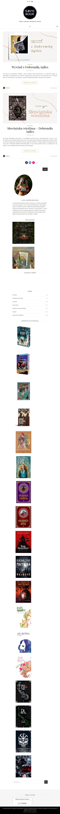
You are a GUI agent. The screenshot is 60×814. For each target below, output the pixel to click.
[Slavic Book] (30, 13)
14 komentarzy (53, 88)
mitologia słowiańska (17, 298)
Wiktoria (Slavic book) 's (22, 799)
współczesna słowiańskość (19, 308)
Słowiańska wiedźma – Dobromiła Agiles (30, 129)
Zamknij (25, 811)
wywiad (30, 64)
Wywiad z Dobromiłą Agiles (30, 67)
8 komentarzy (54, 156)
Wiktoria (8, 88)
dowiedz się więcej (30, 82)
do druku (14, 295)
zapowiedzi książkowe (18, 315)
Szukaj (45, 169)
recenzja (30, 125)
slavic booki (15, 305)
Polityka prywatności (32, 811)
